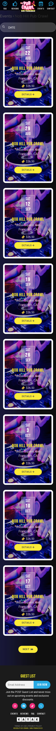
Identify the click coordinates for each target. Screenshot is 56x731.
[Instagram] (15, 706)
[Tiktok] (32, 706)
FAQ (5, 8)
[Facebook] (23, 706)
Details (27, 94)
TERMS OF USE (20, 726)
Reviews (24, 713)
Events (6, 16)
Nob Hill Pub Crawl (28, 68)
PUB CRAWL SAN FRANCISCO (31, 728)
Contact (41, 713)
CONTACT (51, 8)
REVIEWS (15, 8)
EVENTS (40, 8)
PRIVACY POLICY (35, 726)
